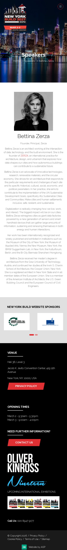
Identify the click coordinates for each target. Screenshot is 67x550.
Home (16, 61)
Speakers (29, 61)
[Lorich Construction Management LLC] (50, 321)
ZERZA (24, 155)
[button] (60, 6)
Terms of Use (31, 539)
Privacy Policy (37, 535)
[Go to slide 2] (36, 335)
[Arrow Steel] (17, 321)
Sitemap (45, 539)
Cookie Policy (14, 539)
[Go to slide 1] (31, 335)
